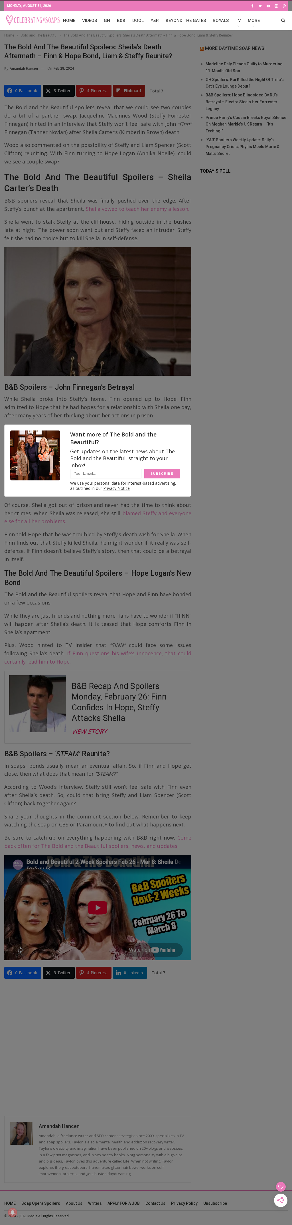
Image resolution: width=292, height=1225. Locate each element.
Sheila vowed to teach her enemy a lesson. (137, 208)
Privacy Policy (184, 1203)
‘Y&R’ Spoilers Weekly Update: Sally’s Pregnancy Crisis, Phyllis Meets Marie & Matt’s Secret (242, 147)
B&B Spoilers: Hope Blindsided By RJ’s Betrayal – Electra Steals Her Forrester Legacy (242, 102)
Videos (89, 20)
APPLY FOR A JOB (124, 1203)
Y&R (155, 20)
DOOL (138, 20)
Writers (95, 1203)
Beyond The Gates (186, 20)
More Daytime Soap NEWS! (235, 48)
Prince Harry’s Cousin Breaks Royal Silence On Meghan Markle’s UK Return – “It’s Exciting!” (246, 124)
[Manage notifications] (12, 1212)
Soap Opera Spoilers (40, 1203)
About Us (74, 1203)
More (254, 20)
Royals (221, 20)
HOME (69, 20)
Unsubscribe (215, 1203)
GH (107, 20)
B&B (121, 20)
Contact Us (155, 1203)
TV (238, 20)
